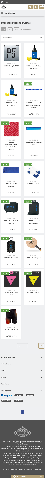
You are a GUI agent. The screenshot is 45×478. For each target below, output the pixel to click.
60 (16, 29)
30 (10, 29)
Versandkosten (22, 444)
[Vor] (41, 346)
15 (4, 29)
